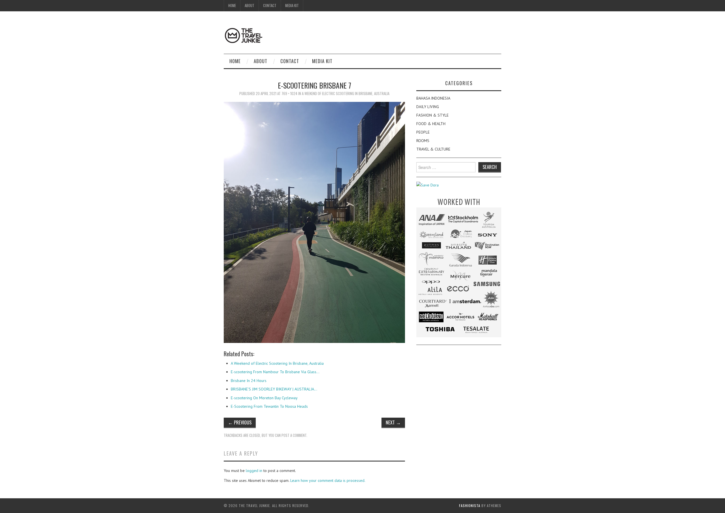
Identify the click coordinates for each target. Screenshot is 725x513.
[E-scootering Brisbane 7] (314, 222)
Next (393, 422)
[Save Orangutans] (427, 184)
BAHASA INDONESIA (433, 98)
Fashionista (469, 505)
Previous (239, 422)
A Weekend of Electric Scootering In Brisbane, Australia (345, 93)
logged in (254, 470)
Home (232, 5)
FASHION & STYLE (432, 115)
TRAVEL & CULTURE (433, 149)
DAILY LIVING (427, 106)
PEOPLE (423, 132)
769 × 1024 (289, 93)
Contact (269, 5)
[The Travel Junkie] (243, 35)
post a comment (294, 435)
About (249, 5)
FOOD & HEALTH (430, 123)
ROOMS (422, 140)
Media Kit (292, 5)
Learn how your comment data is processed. (327, 480)
